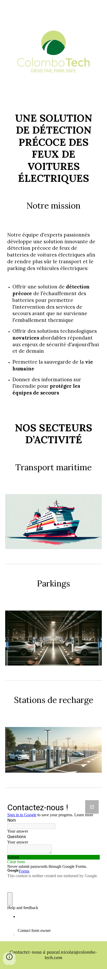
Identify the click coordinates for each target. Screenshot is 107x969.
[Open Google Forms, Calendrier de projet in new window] (92, 807)
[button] (9, 958)
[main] (53, 148)
